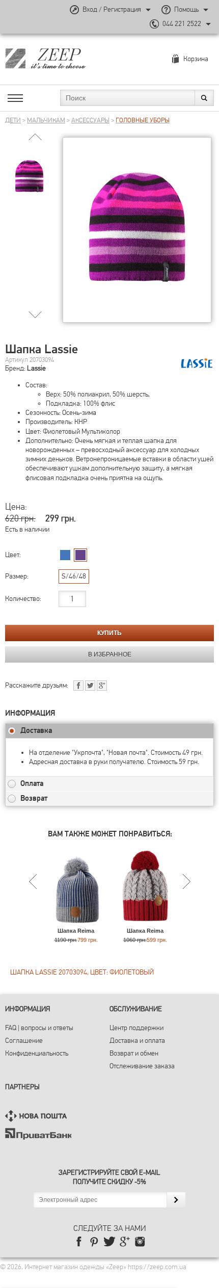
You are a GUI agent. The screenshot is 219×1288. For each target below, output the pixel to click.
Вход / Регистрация (112, 9)
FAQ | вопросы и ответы (39, 1027)
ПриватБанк (38, 1134)
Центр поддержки (136, 1027)
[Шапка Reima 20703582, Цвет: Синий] (76, 922)
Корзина (195, 59)
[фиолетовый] (80, 555)
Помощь (186, 9)
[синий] (65, 555)
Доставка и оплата (137, 1040)
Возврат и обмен (134, 1053)
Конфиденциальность (36, 1053)
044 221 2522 (181, 23)
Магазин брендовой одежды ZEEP (63, 58)
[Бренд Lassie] (197, 363)
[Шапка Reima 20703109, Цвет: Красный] (145, 922)
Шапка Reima (76, 931)
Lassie (36, 368)
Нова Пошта (38, 1116)
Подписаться (176, 1199)
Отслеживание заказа (142, 1066)
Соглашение (24, 1040)
